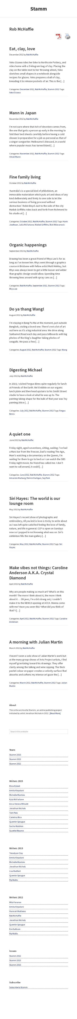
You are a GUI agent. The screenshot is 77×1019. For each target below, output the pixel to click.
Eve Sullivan (14, 929)
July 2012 (24, 410)
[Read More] (55, 713)
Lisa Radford (15, 871)
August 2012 (25, 349)
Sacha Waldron (16, 826)
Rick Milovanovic (57, 224)
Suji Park (46, 478)
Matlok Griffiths (42, 224)
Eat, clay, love (22, 48)
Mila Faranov (15, 902)
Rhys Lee (13, 288)
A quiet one (19, 434)
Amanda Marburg (17, 478)
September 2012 (40, 285)
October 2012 (26, 221)
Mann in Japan (22, 113)
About (12, 705)
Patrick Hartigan (34, 478)
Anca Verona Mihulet (18, 803)
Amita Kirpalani (16, 790)
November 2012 (27, 153)
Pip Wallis (13, 880)
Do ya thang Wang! (26, 309)
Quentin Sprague (17, 821)
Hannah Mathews (17, 911)
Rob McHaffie (41, 89)
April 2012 (24, 618)
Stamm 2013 (15, 759)
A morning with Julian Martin (36, 642)
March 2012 (25, 682)
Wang (64, 349)
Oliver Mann (15, 156)
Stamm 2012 (53, 89)
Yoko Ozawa (15, 92)
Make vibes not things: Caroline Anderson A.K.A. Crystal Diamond (38, 573)
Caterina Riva (15, 817)
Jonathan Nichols (17, 808)
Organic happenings (28, 245)
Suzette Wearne (16, 830)
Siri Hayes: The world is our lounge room (34, 501)
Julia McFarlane (26, 224)
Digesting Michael (25, 370)
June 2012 (24, 474)
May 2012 (24, 544)
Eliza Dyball (14, 786)
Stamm (38, 8)
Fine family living (25, 177)
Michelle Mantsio (17, 795)
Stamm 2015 (15, 754)
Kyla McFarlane (16, 799)
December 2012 (27, 89)
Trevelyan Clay (16, 853)
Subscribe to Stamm (18, 987)
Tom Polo (13, 812)
